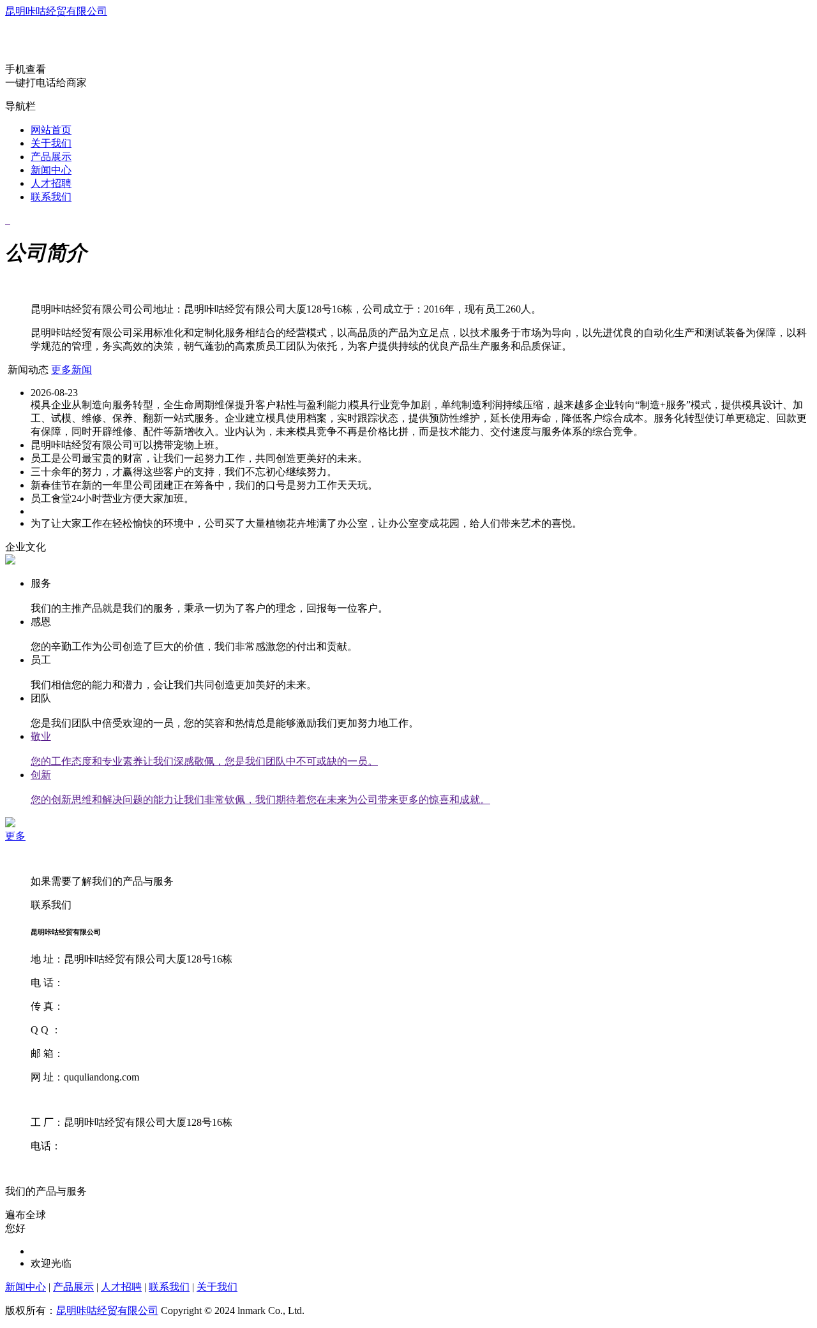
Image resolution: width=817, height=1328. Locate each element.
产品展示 (51, 156)
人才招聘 (51, 183)
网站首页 (51, 129)
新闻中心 (51, 170)
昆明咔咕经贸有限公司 (56, 11)
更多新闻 (71, 369)
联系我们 (51, 196)
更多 (15, 835)
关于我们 (51, 143)
